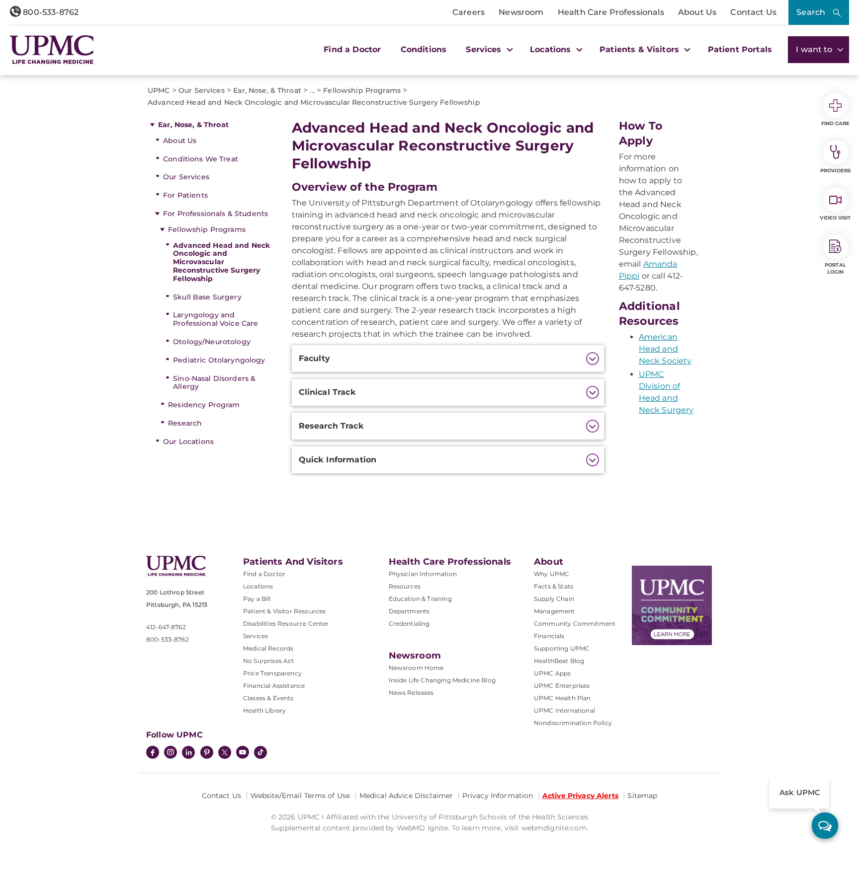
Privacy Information (497, 795)
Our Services (186, 176)
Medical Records (268, 648)
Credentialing (409, 623)
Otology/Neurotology (212, 341)
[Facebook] (152, 753)
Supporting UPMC (562, 648)
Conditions (424, 49)
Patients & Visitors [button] (641, 49)
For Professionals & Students (215, 213)
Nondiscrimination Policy (573, 723)
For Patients (185, 195)
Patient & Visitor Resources (284, 611)
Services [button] (485, 49)
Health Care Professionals (611, 12)
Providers (835, 170)
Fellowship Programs (207, 229)
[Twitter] (224, 752)
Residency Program (204, 404)
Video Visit (835, 218)
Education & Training (420, 598)
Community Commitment (574, 623)
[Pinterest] (206, 753)
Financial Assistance (274, 685)
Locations (258, 586)
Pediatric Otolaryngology (219, 360)
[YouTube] (242, 753)
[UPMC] (52, 49)
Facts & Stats (553, 586)
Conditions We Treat (200, 158)
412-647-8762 (166, 627)
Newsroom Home (416, 667)
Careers (468, 12)
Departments (409, 611)
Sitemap (642, 795)
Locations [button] (552, 49)
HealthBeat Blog (559, 660)
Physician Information (423, 574)
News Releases (411, 692)
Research (185, 423)
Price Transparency (272, 673)
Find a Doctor (352, 49)
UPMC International (564, 710)
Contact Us (753, 12)
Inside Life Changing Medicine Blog (442, 680)
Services (255, 636)
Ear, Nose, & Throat (193, 124)
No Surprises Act (268, 660)
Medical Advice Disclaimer (406, 795)
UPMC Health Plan (562, 698)
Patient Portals (740, 49)
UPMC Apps (552, 673)
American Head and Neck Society (665, 349)
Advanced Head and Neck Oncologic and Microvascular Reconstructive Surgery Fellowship (221, 262)
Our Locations (188, 441)
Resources (405, 586)
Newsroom (521, 12)
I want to (815, 49)
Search (810, 12)
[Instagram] (170, 753)
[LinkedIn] (188, 753)
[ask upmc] (825, 825)
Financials (549, 636)
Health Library (264, 710)
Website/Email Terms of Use (300, 795)
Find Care (835, 123)
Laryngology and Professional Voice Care (215, 319)
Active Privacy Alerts (580, 795)
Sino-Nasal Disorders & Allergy (214, 382)
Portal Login (835, 268)
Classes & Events (268, 698)
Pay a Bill (257, 598)
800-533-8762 (50, 12)
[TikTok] (260, 752)
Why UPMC (551, 574)
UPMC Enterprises (562, 685)
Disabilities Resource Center (286, 623)
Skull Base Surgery (207, 297)
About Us (697, 12)
